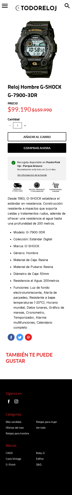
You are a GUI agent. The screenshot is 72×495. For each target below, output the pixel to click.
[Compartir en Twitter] (19, 337)
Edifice (40, 459)
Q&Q (38, 464)
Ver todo (41, 428)
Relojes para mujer (46, 422)
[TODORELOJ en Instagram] (16, 404)
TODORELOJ (28, 486)
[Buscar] (67, 6)
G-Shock (11, 464)
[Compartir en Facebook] (11, 337)
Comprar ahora (37, 148)
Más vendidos (14, 422)
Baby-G (40, 453)
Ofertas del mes (15, 428)
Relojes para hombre (17, 433)
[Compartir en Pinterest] (28, 337)
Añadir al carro (37, 137)
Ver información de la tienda (32, 175)
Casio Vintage (13, 459)
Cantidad (14, 119)
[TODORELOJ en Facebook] (9, 404)
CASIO (9, 453)
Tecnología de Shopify (14, 490)
